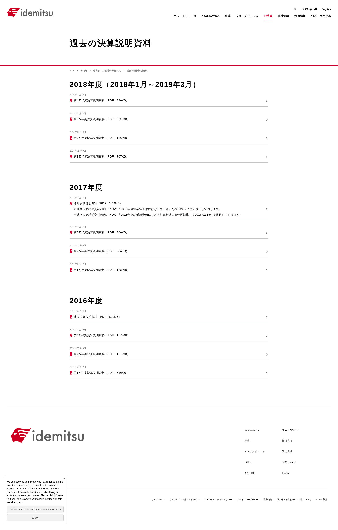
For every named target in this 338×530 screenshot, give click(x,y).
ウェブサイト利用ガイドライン (184, 499)
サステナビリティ (254, 451)
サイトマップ (158, 499)
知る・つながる (290, 430)
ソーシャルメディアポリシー (218, 499)
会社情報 (250, 473)
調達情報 (287, 451)
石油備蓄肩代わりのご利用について (294, 499)
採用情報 (287, 440)
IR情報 (83, 70)
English (326, 9)
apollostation (252, 430)
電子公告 (268, 499)
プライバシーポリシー (247, 499)
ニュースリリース (185, 15)
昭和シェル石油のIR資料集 (107, 70)
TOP (72, 70)
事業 (247, 440)
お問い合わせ (309, 9)
